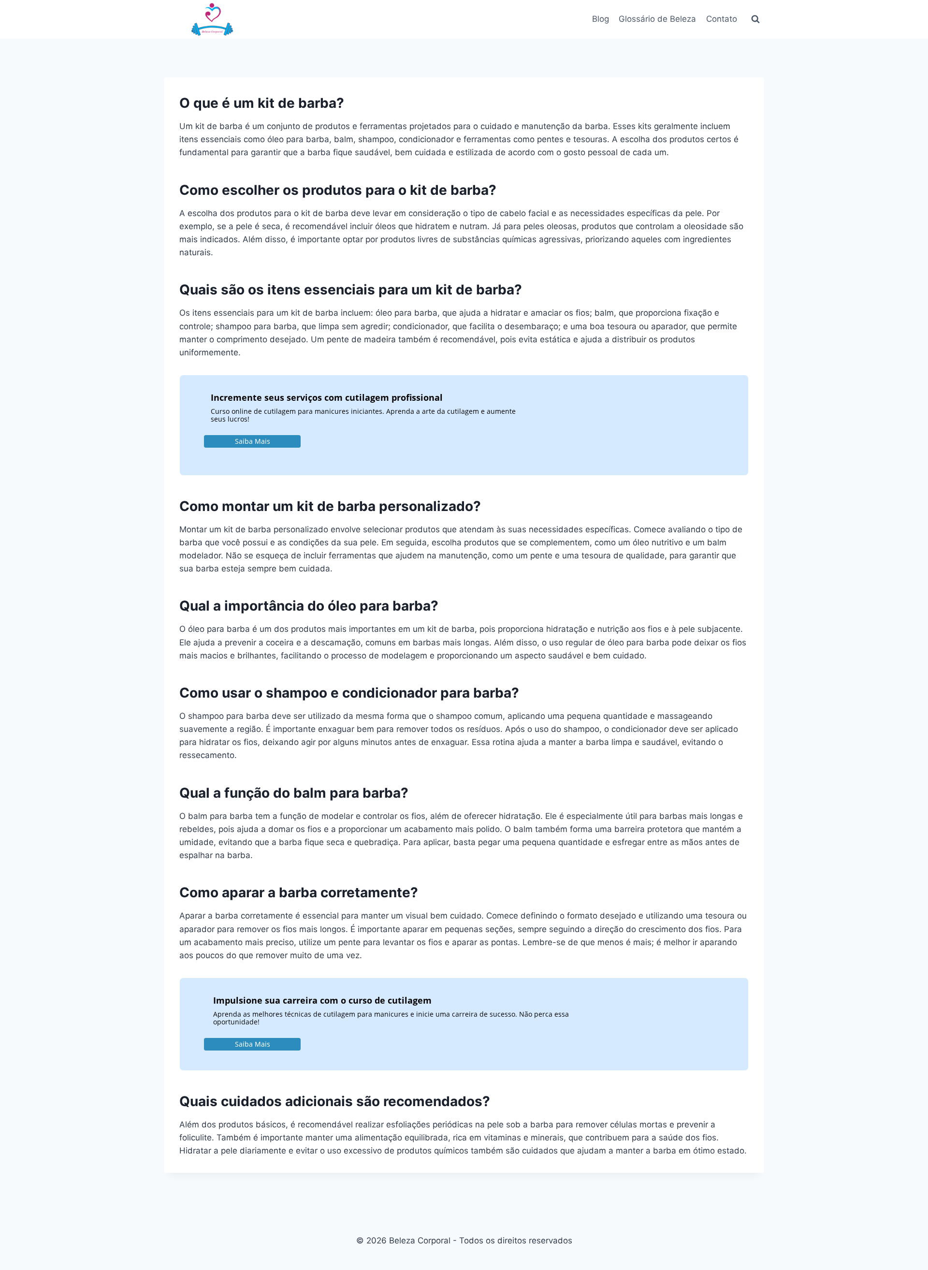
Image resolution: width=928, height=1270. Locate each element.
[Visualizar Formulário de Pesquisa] (755, 19)
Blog (600, 19)
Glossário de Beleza (657, 19)
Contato (721, 19)
